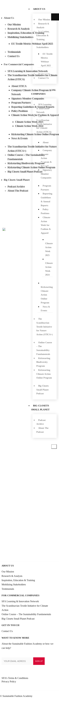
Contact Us (7, 631)
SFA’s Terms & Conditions (15, 678)
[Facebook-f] (48, 703)
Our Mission (8, 571)
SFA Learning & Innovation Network (20, 601)
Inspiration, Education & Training (18, 580)
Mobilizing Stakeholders (14, 584)
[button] (54, 446)
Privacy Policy (9, 681)
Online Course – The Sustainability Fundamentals (26, 614)
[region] (29, 505)
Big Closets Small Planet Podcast (18, 618)
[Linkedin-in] (43, 703)
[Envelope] (53, 703)
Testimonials (8, 589)
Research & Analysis (12, 576)
